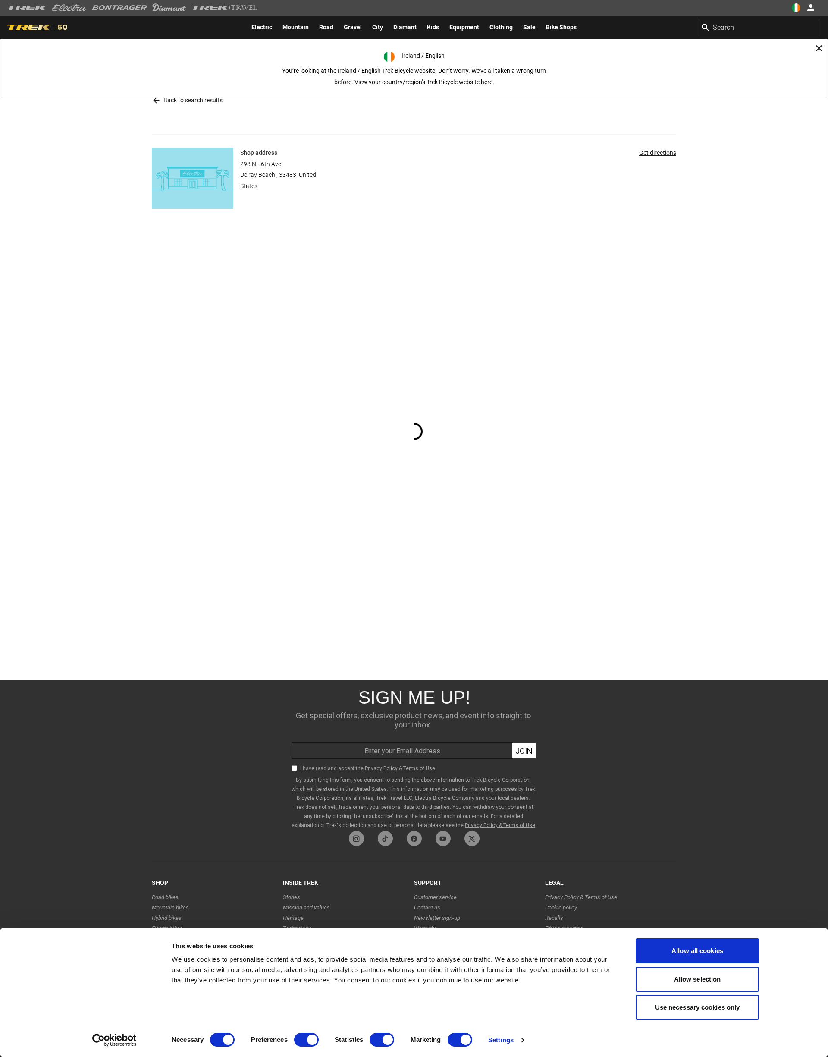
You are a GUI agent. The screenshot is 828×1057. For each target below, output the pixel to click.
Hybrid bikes (167, 918)
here (486, 82)
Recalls (554, 918)
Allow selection (697, 979)
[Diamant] (169, 7)
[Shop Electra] (69, 7)
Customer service (435, 897)
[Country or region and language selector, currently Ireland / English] (796, 7)
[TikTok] (385, 838)
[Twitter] (472, 838)
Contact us (427, 907)
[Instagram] (356, 838)
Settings (501, 1040)
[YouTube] (443, 838)
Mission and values (306, 907)
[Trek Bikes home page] (27, 8)
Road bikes (165, 897)
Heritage (293, 918)
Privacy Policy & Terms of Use (581, 897)
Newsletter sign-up (437, 918)
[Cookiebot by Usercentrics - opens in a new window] (114, 1040)
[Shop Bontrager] (119, 7)
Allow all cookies (697, 950)
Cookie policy (561, 907)
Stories (291, 897)
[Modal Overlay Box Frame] (414, 755)
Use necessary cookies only (697, 1007)
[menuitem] (261, 27)
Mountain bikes (170, 907)
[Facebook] (414, 838)
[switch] (306, 1040)
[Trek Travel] (224, 7)
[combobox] (759, 27)
